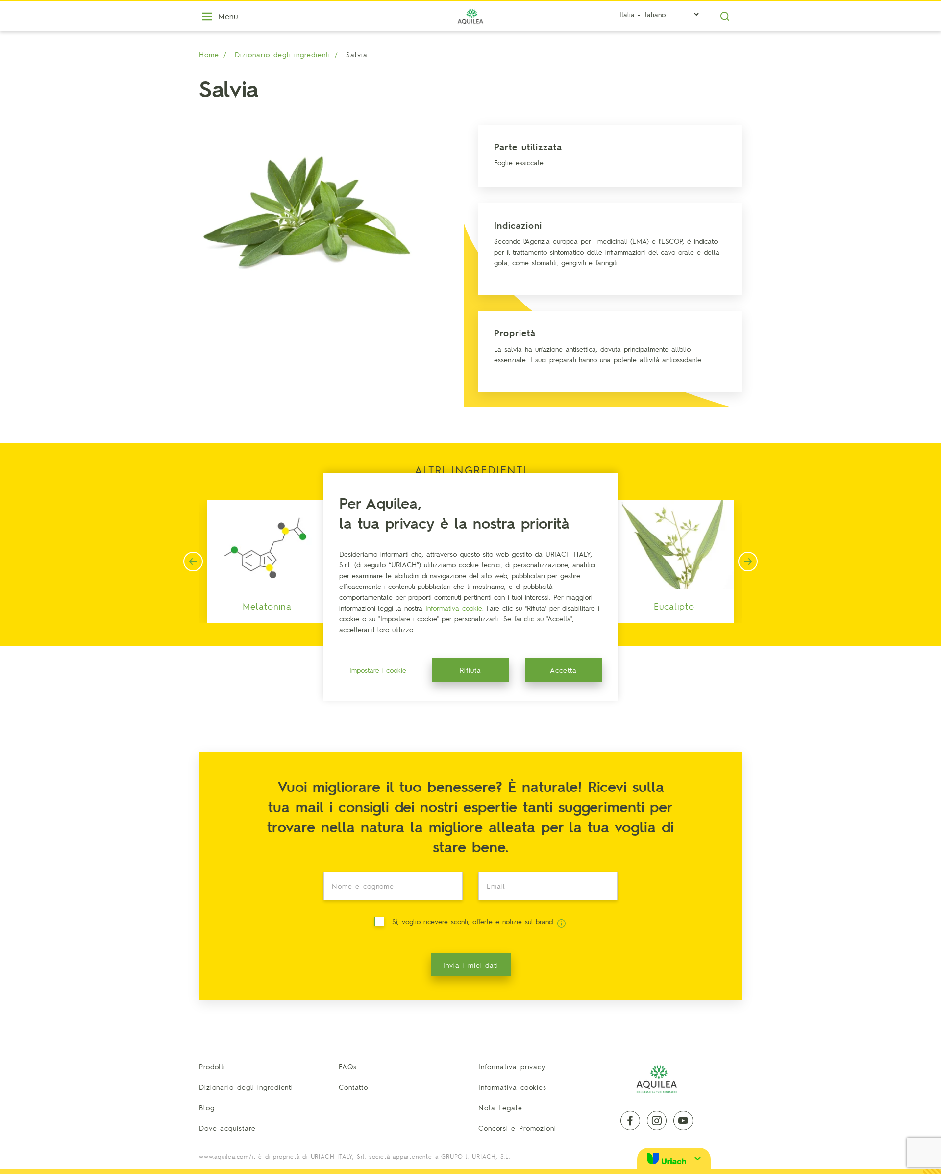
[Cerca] (725, 16)
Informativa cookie (453, 607)
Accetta (563, 669)
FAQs (348, 1066)
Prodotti (212, 1066)
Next (748, 561)
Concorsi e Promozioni (517, 1127)
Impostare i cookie (377, 669)
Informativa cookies (512, 1086)
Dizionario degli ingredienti (282, 54)
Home (209, 54)
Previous (193, 561)
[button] (674, 1158)
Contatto (353, 1086)
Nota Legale (500, 1107)
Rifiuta (470, 669)
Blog (207, 1107)
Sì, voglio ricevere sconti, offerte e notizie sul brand (473, 921)
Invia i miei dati (470, 964)
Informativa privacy (511, 1066)
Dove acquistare (227, 1127)
